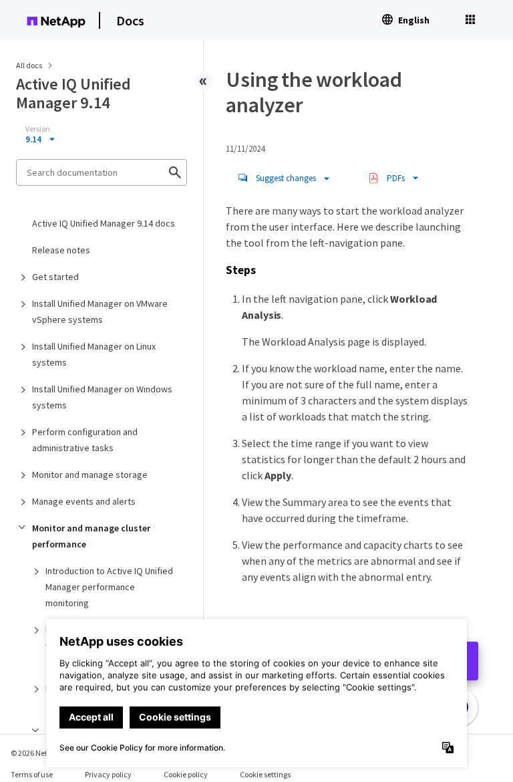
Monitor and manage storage (90, 475)
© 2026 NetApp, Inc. (43, 753)
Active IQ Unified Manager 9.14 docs (103, 223)
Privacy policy (108, 774)
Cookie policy (186, 774)
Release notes (61, 250)
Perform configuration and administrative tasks (85, 440)
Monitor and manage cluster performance (91, 536)
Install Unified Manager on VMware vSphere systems (100, 311)
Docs (130, 20)
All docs (29, 65)
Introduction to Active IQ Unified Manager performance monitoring (109, 587)
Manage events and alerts (84, 501)
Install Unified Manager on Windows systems (102, 397)
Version (37, 129)
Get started (55, 277)
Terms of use (32, 774)
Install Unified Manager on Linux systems (94, 354)
